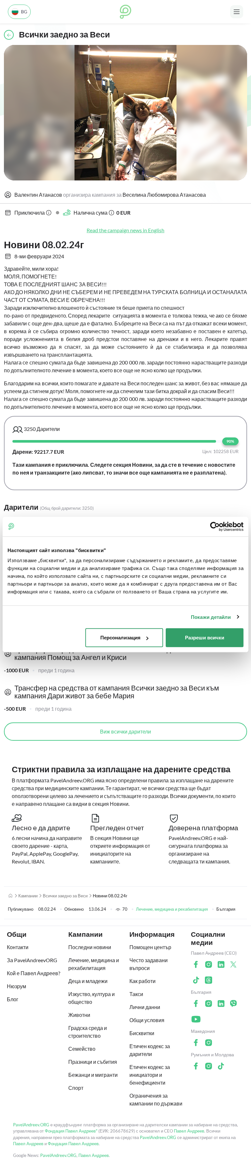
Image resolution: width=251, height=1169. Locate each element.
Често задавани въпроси (148, 964)
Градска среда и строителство (87, 1032)
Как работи (142, 981)
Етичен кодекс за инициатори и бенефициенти (149, 1075)
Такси (136, 994)
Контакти (17, 947)
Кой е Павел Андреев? (33, 973)
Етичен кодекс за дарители (149, 1050)
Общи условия (146, 1020)
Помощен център (150, 947)
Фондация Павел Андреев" (71, 1130)
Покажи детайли (211, 617)
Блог (12, 999)
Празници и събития (92, 1062)
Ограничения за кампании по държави (155, 1099)
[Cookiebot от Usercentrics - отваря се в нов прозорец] (214, 526)
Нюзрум (16, 986)
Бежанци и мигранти (93, 1075)
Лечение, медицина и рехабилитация (172, 909)
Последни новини (89, 947)
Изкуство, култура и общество (91, 998)
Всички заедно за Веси (65, 895)
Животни (79, 1015)
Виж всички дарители (125, 731)
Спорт (75, 1088)
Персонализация (120, 637)
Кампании (28, 895)
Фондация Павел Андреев (73, 1143)
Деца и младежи (88, 981)
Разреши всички (204, 637)
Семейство (81, 1049)
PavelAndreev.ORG (31, 1124)
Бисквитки (141, 1033)
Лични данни (144, 1007)
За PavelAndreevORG (32, 960)
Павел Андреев (189, 1130)
